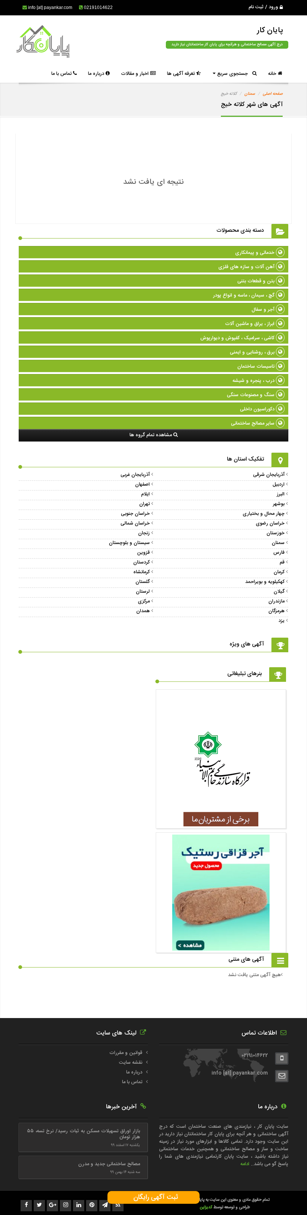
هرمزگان (276, 611)
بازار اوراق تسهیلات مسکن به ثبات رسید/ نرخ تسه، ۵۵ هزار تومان (83, 1134)
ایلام (145, 494)
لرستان (143, 591)
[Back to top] (284, 1196)
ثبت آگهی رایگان (154, 1197)
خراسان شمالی (135, 523)
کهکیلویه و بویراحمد (265, 582)
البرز (281, 494)
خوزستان (276, 533)
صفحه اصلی (273, 94)
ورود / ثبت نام (264, 7)
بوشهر (279, 504)
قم (282, 562)
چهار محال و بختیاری (264, 514)
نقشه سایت (130, 1062)
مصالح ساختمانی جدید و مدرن (109, 1164)
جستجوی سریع (234, 74)
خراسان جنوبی (135, 514)
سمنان (249, 94)
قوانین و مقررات (125, 1053)
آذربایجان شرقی (269, 475)
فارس (279, 553)
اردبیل (279, 484)
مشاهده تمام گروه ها (151, 435)
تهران (144, 504)
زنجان (144, 533)
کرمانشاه (141, 572)
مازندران (276, 601)
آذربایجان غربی (135, 475)
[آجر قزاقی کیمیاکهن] (220, 822)
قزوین (143, 553)
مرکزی (144, 601)
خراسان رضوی (270, 523)
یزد (282, 621)
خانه (273, 74)
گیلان (279, 591)
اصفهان (142, 484)
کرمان (279, 572)
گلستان (143, 582)
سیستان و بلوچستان (129, 543)
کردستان (141, 562)
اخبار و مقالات (135, 74)
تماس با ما (62, 74)
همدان (143, 611)
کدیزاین (206, 1207)
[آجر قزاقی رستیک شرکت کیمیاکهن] (221, 947)
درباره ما (97, 74)
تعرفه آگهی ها (181, 74)
